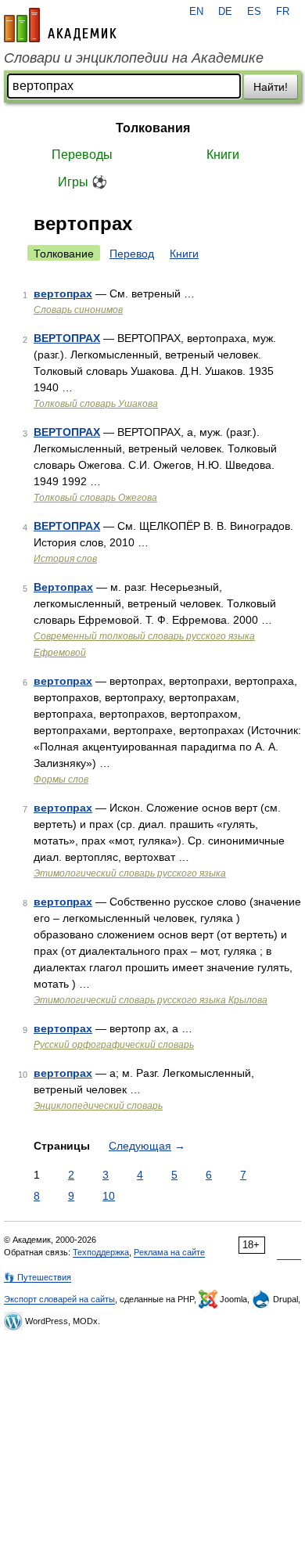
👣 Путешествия (37, 1277)
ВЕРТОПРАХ (67, 338)
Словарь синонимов (78, 309)
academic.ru (60, 25)
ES (254, 11)
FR (282, 11)
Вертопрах (63, 587)
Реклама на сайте (169, 1252)
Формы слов (61, 779)
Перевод (131, 253)
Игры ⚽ (82, 182)
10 (108, 1196)
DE (225, 11)
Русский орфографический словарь (114, 1044)
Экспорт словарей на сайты (59, 1299)
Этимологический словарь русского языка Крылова (150, 1000)
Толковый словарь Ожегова (95, 497)
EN (196, 11)
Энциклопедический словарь (98, 1105)
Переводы (82, 154)
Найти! (270, 87)
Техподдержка (101, 1252)
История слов (65, 558)
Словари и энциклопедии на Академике (134, 58)
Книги (222, 154)
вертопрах (63, 293)
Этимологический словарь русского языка (130, 873)
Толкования (153, 128)
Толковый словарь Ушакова (96, 403)
